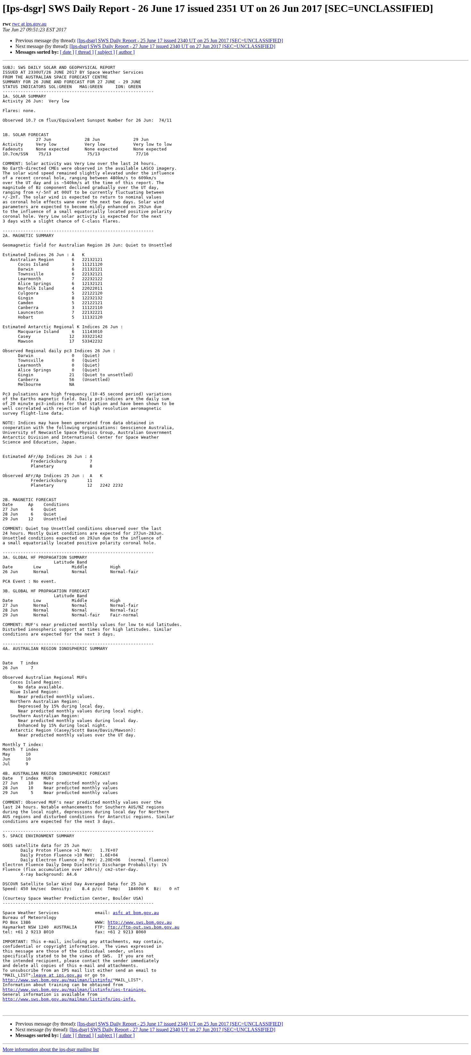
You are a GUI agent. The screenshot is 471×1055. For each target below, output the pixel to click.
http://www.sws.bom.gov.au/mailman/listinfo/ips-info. (69, 999)
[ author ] (125, 52)
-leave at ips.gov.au (56, 975)
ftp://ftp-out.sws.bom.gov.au (143, 927)
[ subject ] (105, 52)
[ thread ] (84, 52)
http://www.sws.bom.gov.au (140, 922)
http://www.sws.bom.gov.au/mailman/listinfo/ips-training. (74, 989)
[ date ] (67, 52)
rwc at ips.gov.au (29, 24)
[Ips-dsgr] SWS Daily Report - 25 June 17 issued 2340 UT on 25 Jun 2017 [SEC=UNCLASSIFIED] (180, 40)
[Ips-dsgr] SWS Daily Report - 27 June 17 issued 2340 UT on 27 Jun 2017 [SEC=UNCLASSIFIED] (172, 46)
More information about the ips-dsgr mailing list (51, 1049)
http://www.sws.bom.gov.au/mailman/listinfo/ (58, 980)
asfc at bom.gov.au (136, 912)
